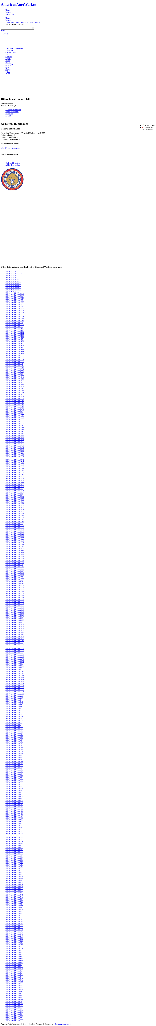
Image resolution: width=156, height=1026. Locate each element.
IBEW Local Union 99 (13, 1018)
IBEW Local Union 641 (14, 895)
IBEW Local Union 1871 (14, 544)
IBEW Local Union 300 (14, 727)
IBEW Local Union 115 (14, 339)
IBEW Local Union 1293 (14, 390)
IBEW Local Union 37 (13, 774)
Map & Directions (12, 112)
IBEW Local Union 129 (14, 388)
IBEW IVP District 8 (13, 290)
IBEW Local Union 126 (14, 382)
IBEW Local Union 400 (14, 786)
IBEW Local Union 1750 (14, 520)
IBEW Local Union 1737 (14, 513)
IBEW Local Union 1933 (14, 561)
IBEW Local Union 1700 (14, 507)
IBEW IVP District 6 (13, 286)
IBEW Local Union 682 (14, 909)
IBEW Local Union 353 (14, 764)
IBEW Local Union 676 (14, 907)
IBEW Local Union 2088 (14, 608)
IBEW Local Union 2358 (14, 694)
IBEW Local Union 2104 (14, 616)
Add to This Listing (12, 165)
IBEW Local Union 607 (14, 876)
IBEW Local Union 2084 (14, 604)
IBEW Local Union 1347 (14, 411)
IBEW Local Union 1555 (14, 464)
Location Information (13, 110)
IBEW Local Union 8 (13, 950)
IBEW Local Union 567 (14, 858)
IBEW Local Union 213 (14, 622)
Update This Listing (12, 163)
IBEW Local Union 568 (14, 860)
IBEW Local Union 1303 (14, 397)
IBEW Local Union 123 (14, 374)
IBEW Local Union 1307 (14, 399)
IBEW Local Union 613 (14, 878)
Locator (8, 12)
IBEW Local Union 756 (14, 938)
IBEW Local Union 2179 (14, 632)
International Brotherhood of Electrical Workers (22, 22)
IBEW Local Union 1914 (14, 550)
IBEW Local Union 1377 (14, 415)
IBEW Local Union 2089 (14, 610)
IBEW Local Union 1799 (14, 528)
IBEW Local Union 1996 (14, 579)
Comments (9, 114)
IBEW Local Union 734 (14, 930)
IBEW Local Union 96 (13, 1002)
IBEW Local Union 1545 (14, 462)
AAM (7, 73)
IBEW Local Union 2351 (14, 692)
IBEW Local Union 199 (14, 577)
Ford (7, 55)
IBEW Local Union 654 (14, 899)
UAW (7, 61)
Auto (18, 4)
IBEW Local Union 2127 (14, 620)
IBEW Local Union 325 (14, 743)
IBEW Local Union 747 (14, 936)
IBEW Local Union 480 (14, 821)
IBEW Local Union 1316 (14, 401)
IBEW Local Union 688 (14, 913)
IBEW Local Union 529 (14, 846)
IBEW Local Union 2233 (14, 657)
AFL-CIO (9, 65)
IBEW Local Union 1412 (14, 427)
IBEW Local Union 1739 (14, 515)
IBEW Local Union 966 (14, 1004)
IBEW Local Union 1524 (14, 454)
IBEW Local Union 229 (14, 665)
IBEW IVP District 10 (13, 273)
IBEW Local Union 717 (14, 924)
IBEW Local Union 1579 (14, 470)
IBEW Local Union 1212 (14, 368)
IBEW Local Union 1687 (14, 505)
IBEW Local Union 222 (14, 643)
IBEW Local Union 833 (14, 975)
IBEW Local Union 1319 (14, 407)
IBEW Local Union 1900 (14, 548)
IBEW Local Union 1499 (14, 446)
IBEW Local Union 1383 (14, 417)
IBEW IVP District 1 (13, 271)
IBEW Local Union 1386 (14, 419)
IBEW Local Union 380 (14, 780)
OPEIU (8, 63)
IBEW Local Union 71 (13, 919)
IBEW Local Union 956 (14, 1000)
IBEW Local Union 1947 (14, 567)
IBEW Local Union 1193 (14, 349)
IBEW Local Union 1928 (14, 559)
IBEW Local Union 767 (14, 940)
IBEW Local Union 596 (14, 870)
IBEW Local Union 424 (14, 797)
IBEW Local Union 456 (14, 811)
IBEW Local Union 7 (13, 915)
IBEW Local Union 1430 (14, 434)
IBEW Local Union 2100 (14, 614)
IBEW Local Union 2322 (14, 677)
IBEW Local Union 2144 (14, 624)
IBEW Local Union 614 (14, 880)
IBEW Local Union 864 (14, 987)
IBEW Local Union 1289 (14, 386)
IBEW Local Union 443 (14, 805)
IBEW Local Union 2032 (14, 585)
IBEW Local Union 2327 (14, 688)
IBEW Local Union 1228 (14, 372)
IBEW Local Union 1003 (14, 294)
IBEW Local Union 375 (14, 776)
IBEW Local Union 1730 (14, 511)
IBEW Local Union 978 (14, 1012)
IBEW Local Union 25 (13, 708)
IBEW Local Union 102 (14, 300)
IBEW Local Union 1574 (14, 468)
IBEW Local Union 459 (14, 815)
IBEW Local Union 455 (14, 809)
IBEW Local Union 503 (14, 837)
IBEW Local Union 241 (14, 702)
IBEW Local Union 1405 (14, 423)
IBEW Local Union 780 (14, 946)
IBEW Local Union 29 (13, 723)
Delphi (7, 69)
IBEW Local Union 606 (14, 874)
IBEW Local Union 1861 (14, 542)
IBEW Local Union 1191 (14, 347)
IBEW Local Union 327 (14, 747)
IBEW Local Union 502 (14, 833)
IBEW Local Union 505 (14, 839)
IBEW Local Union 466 (14, 819)
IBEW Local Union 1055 (14, 319)
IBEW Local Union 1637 (14, 493)
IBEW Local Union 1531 (14, 456)
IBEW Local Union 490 (14, 827)
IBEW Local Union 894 (14, 991)
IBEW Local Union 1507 (14, 452)
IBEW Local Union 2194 (14, 637)
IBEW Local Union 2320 (14, 673)
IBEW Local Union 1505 (14, 450)
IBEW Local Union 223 (14, 653)
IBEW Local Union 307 (14, 733)
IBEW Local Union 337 (14, 751)
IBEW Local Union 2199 (14, 639)
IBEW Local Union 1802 (14, 530)
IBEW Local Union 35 (13, 760)
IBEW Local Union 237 (14, 698)
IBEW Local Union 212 (14, 618)
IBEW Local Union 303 (14, 729)
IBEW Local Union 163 (14, 489)
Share (3, 30)
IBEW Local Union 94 (13, 998)
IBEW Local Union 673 (14, 903)
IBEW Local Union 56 (13, 856)
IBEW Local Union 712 (14, 922)
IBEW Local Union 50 (13, 831)
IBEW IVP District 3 (13, 280)
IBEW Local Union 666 (14, 901)
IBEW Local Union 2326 (14, 686)
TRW (7, 71)
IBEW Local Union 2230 (14, 655)
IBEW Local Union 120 (14, 355)
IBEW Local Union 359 (14, 766)
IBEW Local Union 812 (14, 958)
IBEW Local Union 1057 (14, 321)
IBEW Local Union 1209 (14, 362)
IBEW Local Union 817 (14, 963)
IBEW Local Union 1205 (14, 360)
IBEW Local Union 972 (14, 1010)
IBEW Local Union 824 (14, 969)
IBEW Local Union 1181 (14, 343)
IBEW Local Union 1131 (14, 331)
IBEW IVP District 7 (13, 288)
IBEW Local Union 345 (14, 755)
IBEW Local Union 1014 (14, 298)
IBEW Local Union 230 (14, 669)
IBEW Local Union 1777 (14, 526)
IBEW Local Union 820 (14, 967)
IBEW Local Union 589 (14, 868)
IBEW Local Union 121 (14, 364)
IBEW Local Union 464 (14, 817)
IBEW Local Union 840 (14, 979)
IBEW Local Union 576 (14, 866)
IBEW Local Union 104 (14, 306)
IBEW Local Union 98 (13, 1014)
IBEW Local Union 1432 (14, 436)
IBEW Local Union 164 (14, 495)
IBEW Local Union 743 (14, 934)
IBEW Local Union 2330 (14, 690)
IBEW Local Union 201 (14, 581)
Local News (9, 50)
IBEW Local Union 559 (14, 854)
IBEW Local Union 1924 (14, 554)
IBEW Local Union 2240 (14, 659)
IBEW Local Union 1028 (14, 302)
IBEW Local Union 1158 (14, 341)
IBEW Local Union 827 (14, 971)
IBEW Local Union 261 (14, 716)
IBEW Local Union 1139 (14, 335)
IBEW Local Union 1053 (14, 316)
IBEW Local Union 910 (14, 995)
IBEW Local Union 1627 (14, 487)
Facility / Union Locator (14, 48)
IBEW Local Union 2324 (14, 682)
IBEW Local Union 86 (13, 985)
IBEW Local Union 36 (13, 768)
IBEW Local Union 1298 (14, 392)
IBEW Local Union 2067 (14, 596)
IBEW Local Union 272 (14, 721)
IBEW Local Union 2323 (14, 679)
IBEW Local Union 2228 (14, 651)
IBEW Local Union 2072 (14, 600)
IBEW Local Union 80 (13, 952)
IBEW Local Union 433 (14, 801)
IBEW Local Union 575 (14, 864)
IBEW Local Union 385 (14, 782)
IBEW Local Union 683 (14, 911)
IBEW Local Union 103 (14, 304)
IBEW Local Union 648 (14, 897)
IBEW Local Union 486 (14, 823)
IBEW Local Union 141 (14, 425)
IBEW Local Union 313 (14, 735)
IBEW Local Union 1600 (14, 476)
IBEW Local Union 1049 (14, 312)
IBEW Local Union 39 (13, 784)
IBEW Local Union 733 (14, 928)
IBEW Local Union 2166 (14, 630)
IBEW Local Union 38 (13, 778)
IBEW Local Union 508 (14, 841)
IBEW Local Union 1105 (14, 329)
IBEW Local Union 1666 (14, 501)
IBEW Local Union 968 (14, 1006)
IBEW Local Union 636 (14, 891)
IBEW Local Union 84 (13, 977)
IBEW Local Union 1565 (14, 466)
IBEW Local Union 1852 (14, 540)
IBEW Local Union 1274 (14, 384)
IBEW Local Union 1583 (14, 472)
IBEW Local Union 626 (14, 887)
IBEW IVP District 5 (13, 284)
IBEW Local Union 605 (14, 872)
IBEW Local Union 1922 (14, 552)
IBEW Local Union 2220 (14, 645)
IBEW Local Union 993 (14, 1020)
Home (7, 10)
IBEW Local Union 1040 (14, 308)
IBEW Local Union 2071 (14, 598)
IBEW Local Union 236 (14, 696)
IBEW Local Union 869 (14, 989)
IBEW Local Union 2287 (14, 663)
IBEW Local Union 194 (14, 565)
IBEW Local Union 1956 (14, 569)
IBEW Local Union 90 (13, 993)
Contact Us (9, 14)
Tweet (5, 34)
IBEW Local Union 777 (14, 944)
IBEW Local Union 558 (14, 852)
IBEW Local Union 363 (14, 770)
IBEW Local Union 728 (14, 926)
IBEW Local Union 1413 (14, 429)
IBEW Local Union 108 (14, 327)
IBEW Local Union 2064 (14, 593)
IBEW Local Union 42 (13, 792)
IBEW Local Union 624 (14, 883)
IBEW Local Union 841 (14, 981)
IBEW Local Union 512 (14, 844)
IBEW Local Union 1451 (14, 440)
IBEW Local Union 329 (14, 749)
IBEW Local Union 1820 (14, 534)
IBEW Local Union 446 (14, 807)
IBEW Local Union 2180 (14, 635)
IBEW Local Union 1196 (14, 353)
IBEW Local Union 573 (14, 862)
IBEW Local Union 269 (14, 718)
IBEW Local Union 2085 (14, 606)
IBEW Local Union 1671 (14, 503)
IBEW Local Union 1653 (14, 499)
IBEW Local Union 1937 (14, 563)
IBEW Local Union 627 (14, 889)
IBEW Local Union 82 (13, 965)
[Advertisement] (42, 40)
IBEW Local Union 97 (13, 1008)
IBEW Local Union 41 (13, 790)
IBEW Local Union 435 (14, 803)
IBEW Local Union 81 (13, 956)
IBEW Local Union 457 (14, 813)
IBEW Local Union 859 (14, 983)
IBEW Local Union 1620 (14, 485)
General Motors (11, 53)
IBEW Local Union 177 (14, 524)
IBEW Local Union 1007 (14, 296)
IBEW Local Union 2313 (14, 671)
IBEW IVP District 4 (13, 282)
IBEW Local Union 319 (14, 739)
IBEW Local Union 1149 (14, 337)
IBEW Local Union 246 (14, 706)
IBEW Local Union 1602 (14, 478)
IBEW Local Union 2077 (14, 602)
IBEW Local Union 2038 (14, 591)
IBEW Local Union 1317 (14, 403)
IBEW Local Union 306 (14, 731)
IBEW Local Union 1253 (14, 380)
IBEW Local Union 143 (14, 431)
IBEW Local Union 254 (14, 712)
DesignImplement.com (63, 1024)
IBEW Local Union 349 (14, 757)
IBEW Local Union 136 (14, 413)
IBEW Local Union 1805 (14, 532)
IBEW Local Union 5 (13, 829)
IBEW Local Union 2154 (14, 626)
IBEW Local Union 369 (14, 772)
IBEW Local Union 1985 (14, 575)
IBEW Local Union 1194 (14, 351)
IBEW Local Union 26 (13, 714)
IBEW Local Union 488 (14, 825)
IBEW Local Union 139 (14, 421)
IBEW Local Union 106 (14, 323)
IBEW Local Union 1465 (14, 442)
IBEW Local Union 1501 (14, 448)
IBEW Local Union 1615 (14, 483)
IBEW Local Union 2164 (14, 628)
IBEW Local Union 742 (14, 932)
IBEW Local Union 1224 (14, 370)
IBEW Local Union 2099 (14, 612)
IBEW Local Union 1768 (14, 522)
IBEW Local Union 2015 (14, 583)
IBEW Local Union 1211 (14, 366)
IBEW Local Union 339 (14, 753)
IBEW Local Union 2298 (14, 667)
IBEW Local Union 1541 (14, 460)
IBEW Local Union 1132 (14, 333)
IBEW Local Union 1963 (14, 573)
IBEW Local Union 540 (14, 850)
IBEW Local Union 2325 (14, 684)
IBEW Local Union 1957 (14, 571)
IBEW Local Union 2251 (14, 661)
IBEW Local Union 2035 (14, 589)
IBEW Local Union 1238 (14, 376)
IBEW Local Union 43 (13, 799)
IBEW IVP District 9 (13, 292)
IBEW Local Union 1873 (14, 546)
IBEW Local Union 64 (13, 893)
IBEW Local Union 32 (13, 741)
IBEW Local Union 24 (13, 700)
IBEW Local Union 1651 (14, 497)
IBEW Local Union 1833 (14, 536)
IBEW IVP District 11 (13, 275)
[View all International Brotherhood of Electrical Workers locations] (12, 190)
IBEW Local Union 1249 (14, 378)
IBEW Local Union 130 (14, 395)
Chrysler (8, 57)
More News (5, 148)
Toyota (8, 59)
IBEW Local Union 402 (14, 788)
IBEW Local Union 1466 (14, 444)
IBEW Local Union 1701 (14, 509)
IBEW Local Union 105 (14, 314)
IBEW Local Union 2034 (14, 587)
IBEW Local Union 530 (14, 848)
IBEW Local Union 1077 (14, 325)
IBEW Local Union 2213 (14, 641)
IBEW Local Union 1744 (14, 517)
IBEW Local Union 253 (14, 710)
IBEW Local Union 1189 (14, 345)
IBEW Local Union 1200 (14, 358)
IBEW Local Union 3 (13, 725)
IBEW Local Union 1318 (14, 405)
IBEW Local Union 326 (14, 745)
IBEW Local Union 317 (14, 737)
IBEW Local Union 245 (14, 704)
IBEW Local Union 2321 (14, 675)
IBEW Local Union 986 (14, 1016)
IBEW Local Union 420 (14, 794)
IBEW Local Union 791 (14, 948)
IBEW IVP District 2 (13, 277)
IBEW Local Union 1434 (14, 438)
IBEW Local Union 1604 (14, 481)
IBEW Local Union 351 (14, 762)
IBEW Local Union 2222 (14, 649)
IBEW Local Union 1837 (14, 538)
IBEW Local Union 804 (14, 954)
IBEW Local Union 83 (13, 973)
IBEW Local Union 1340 (14, 409)
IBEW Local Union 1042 (14, 310)
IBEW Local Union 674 (14, 905)
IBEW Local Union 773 (14, 942)
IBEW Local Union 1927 (14, 556)
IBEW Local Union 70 (13, 917)
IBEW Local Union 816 (14, 961)
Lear (7, 67)
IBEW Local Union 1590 (14, 474)
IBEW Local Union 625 (14, 885)
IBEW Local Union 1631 (14, 491)
